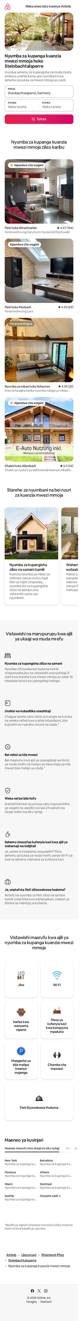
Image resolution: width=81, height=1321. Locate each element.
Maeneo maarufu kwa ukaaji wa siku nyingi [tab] (32, 1148)
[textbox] (22, 107)
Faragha (31, 1301)
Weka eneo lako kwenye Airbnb (48, 6)
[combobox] (39, 93)
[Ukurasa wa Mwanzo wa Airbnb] (8, 6)
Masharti (46, 1301)
